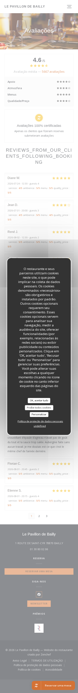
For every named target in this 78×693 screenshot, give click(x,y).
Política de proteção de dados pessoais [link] (40, 421)
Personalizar (39, 414)
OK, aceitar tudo (39, 400)
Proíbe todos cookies (39, 407)
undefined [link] (40, 426)
